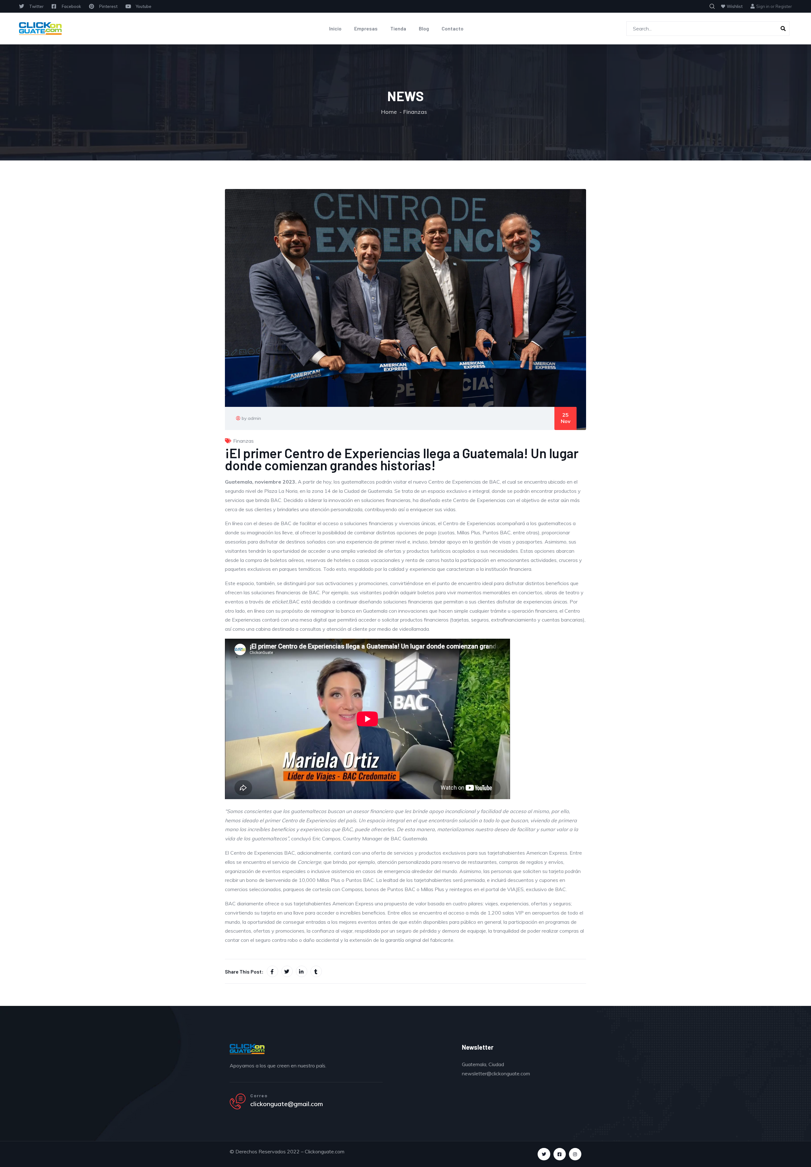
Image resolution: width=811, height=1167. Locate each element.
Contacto (452, 28)
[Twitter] (544, 1154)
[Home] (40, 28)
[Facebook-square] (559, 1154)
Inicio (335, 28)
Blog (424, 28)
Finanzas (415, 111)
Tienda (398, 28)
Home (389, 111)
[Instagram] (575, 1154)
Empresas (366, 28)
